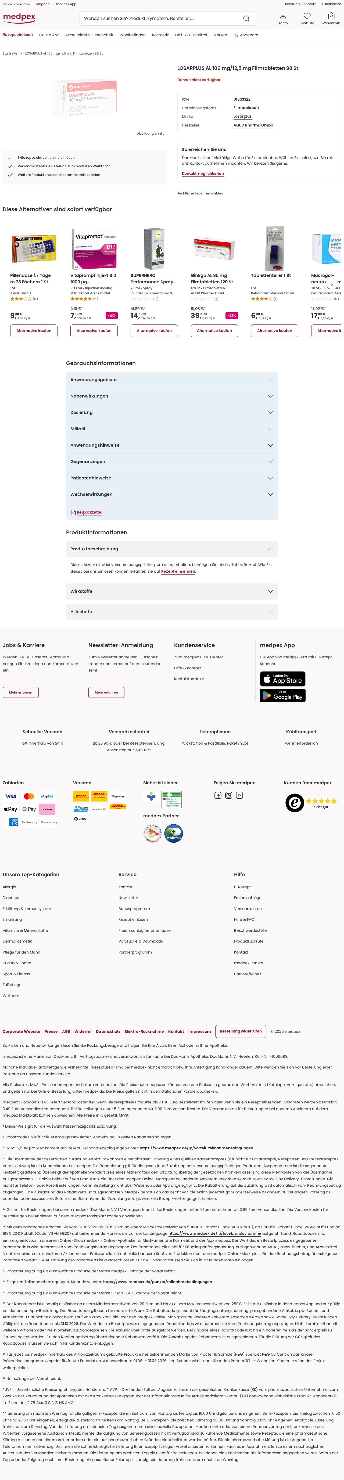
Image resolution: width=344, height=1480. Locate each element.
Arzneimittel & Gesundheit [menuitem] (89, 35)
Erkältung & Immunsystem (27, 908)
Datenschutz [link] (108, 1031)
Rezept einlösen (133, 919)
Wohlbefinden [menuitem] (133, 35)
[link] (152, 833)
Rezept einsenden (178, 571)
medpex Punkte (248, 963)
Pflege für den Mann (21, 952)
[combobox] (167, 19)
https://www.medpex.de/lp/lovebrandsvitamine (215, 1234)
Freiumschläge (247, 897)
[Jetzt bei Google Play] (298, 695)
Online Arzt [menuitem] (49, 35)
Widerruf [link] (83, 1031)
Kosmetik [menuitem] (160, 35)
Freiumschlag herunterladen (145, 930)
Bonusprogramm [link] (16, 4)
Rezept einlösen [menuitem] (18, 35)
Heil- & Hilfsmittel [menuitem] (191, 35)
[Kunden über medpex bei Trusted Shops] (312, 803)
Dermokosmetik (17, 941)
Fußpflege (12, 984)
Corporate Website (21, 1031)
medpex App (66, 4)
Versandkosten (248, 908)
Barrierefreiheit (247, 974)
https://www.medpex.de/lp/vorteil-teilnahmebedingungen (196, 1148)
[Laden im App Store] (298, 679)
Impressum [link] (199, 1031)
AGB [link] (66, 1031)
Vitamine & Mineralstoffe (25, 930)
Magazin (43, 4)
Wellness (11, 995)
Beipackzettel (89, 512)
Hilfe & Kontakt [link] (187, 668)
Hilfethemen (331, 4)
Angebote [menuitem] (249, 35)
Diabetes (11, 897)
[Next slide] (332, 283)
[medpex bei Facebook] (218, 795)
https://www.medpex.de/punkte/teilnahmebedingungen (157, 1282)
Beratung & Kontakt (300, 4)
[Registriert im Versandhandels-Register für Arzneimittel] (172, 799)
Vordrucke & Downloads (141, 941)
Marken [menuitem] (220, 35)
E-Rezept (242, 887)
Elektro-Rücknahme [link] (144, 1031)
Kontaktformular (189, 678)
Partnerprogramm (135, 952)
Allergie (9, 887)
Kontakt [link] (241, 952)
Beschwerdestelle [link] (250, 930)
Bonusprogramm (134, 908)
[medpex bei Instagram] (228, 795)
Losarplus (243, 116)
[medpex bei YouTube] (239, 795)
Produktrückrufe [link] (249, 941)
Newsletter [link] (128, 897)
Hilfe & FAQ (244, 919)
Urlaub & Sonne (17, 963)
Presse (51, 1031)
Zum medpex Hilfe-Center (198, 657)
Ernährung (12, 919)
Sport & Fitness (16, 974)
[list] (85, 98)
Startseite (10, 53)
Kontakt (125, 887)
